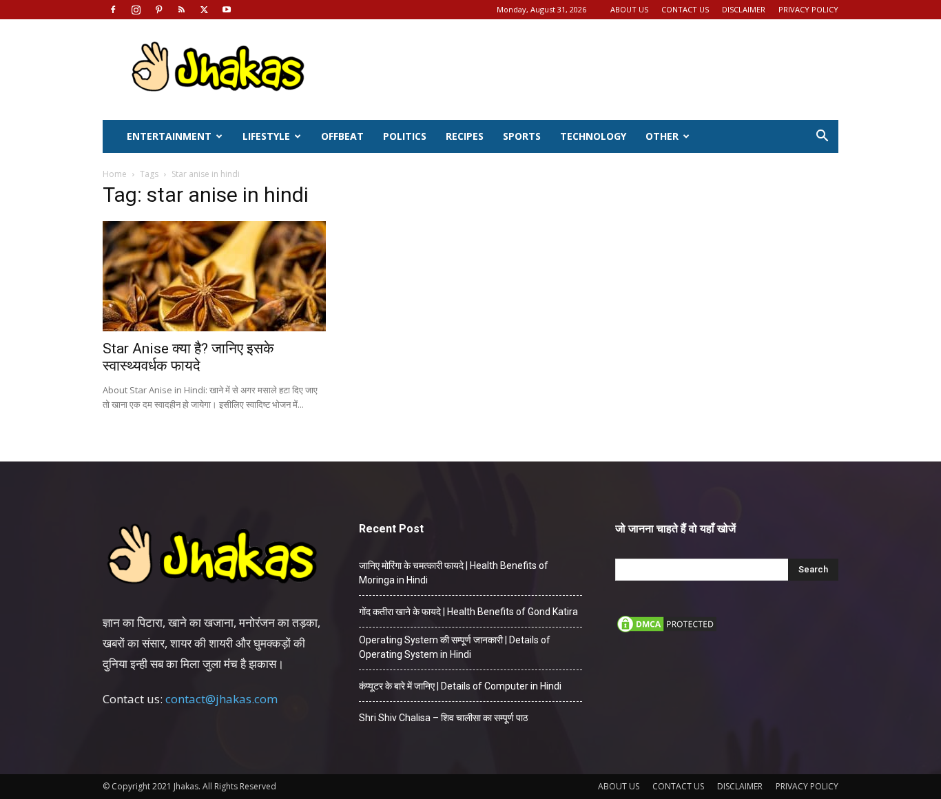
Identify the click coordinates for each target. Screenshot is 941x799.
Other (662, 136)
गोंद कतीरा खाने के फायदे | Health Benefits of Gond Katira (468, 611)
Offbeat (342, 136)
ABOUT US (629, 9)
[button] (821, 137)
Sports (522, 136)
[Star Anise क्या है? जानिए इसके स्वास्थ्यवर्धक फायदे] (214, 276)
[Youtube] (226, 9)
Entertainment (169, 136)
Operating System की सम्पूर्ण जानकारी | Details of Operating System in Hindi (454, 647)
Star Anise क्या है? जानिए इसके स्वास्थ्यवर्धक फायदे (188, 357)
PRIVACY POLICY (808, 9)
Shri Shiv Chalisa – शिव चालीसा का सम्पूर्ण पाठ (443, 717)
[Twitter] (204, 9)
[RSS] (181, 9)
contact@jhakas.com (221, 699)
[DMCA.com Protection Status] (666, 630)
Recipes (465, 136)
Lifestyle (266, 136)
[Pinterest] (158, 9)
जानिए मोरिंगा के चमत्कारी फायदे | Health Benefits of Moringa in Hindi (453, 572)
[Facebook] (113, 9)
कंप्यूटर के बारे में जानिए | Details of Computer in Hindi (460, 686)
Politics (404, 136)
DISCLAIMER (743, 9)
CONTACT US (685, 9)
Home (115, 174)
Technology (593, 136)
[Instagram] (135, 9)
